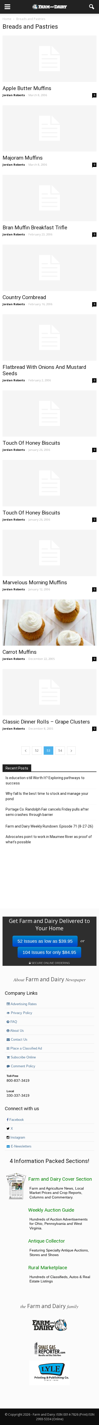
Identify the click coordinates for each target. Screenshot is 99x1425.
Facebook (16, 1120)
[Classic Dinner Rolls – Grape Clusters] (49, 692)
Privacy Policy (21, 1013)
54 (60, 750)
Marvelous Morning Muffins (35, 582)
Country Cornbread (24, 297)
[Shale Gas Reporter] (49, 1355)
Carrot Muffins (20, 652)
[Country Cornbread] (49, 268)
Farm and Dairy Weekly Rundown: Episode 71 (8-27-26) (49, 826)
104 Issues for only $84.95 (49, 952)
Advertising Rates (23, 1004)
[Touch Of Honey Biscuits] (49, 413)
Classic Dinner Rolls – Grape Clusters (46, 722)
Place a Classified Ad (25, 1048)
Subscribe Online (23, 1057)
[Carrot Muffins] (49, 622)
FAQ (13, 1022)
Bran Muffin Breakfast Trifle (35, 228)
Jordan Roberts (14, 95)
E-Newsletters (20, 1146)
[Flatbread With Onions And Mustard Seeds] (49, 337)
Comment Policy (22, 1066)
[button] (92, 7)
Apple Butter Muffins (27, 88)
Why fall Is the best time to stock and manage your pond (47, 796)
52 (37, 750)
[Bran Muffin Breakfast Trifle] (49, 198)
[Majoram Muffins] (49, 128)
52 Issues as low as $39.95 (45, 941)
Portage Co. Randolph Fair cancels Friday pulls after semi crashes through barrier (47, 812)
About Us (16, 1031)
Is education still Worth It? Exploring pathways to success (45, 780)
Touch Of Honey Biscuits (31, 443)
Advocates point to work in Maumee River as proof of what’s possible (49, 839)
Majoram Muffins (23, 158)
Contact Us (18, 1039)
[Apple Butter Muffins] (49, 59)
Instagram (17, 1137)
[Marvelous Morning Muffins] (49, 553)
